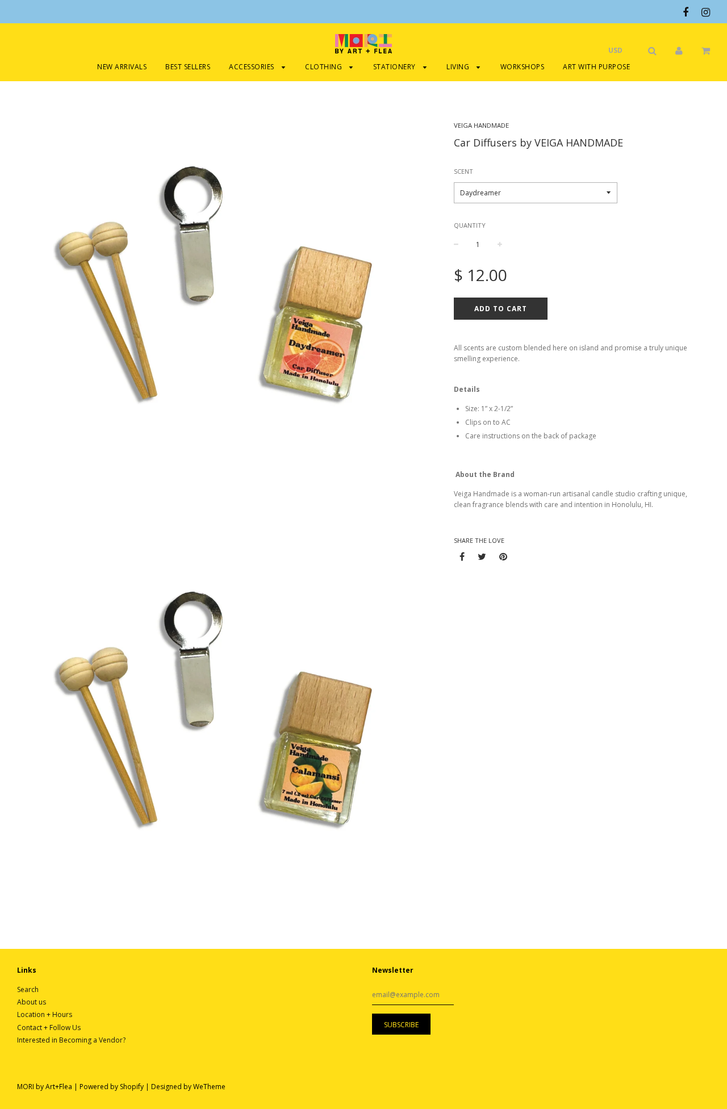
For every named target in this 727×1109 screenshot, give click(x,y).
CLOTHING (324, 67)
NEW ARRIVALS (122, 67)
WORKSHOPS (522, 67)
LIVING (458, 67)
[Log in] (679, 50)
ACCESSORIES (252, 67)
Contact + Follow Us (49, 1027)
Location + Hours (44, 1014)
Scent (463, 171)
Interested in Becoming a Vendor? (71, 1040)
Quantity (470, 225)
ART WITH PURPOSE (596, 67)
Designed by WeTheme (188, 1086)
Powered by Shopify (112, 1086)
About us (31, 1002)
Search (28, 989)
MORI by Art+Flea (44, 1086)
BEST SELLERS (187, 67)
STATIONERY (395, 67)
